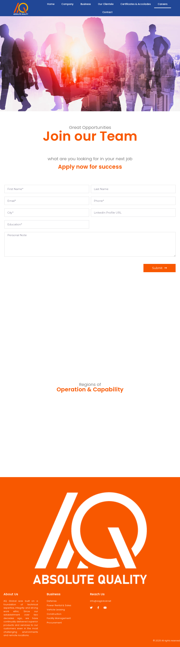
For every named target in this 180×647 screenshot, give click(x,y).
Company (67, 4)
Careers (163, 4)
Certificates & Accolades (135, 4)
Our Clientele (106, 4)
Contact (107, 12)
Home (50, 4)
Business (86, 4)
